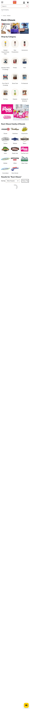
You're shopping (5, 9)
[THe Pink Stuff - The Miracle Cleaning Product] (15, 112)
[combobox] (13, 181)
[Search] (27, 6)
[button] (24, 2)
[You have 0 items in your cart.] (28, 2)
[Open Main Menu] (2, 2)
